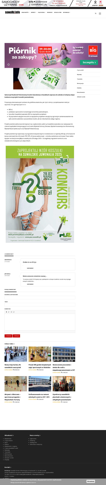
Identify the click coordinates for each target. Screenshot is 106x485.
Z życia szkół (8, 370)
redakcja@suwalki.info (25, 474)
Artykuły (79, 88)
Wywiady (79, 75)
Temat (6, 301)
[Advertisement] (53, 30)
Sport (6, 442)
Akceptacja (90, 481)
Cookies (12, 476)
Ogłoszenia (41, 12)
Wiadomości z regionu (11, 446)
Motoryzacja (80, 83)
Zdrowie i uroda (81, 97)
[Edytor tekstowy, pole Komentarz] (40, 324)
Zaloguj (7, 478)
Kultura (7, 444)
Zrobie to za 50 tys (29, 262)
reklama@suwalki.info (38, 474)
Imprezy (33, 12)
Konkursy (50, 12)
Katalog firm (57, 12)
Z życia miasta (9, 440)
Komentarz (8, 309)
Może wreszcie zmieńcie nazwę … (35, 276)
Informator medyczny (36, 444)
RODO (7, 476)
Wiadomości (25, 12)
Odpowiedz (30, 268)
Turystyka (79, 79)
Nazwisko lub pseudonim (11, 294)
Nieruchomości (81, 92)
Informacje (66, 12)
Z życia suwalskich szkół (11, 448)
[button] (6, 312)
